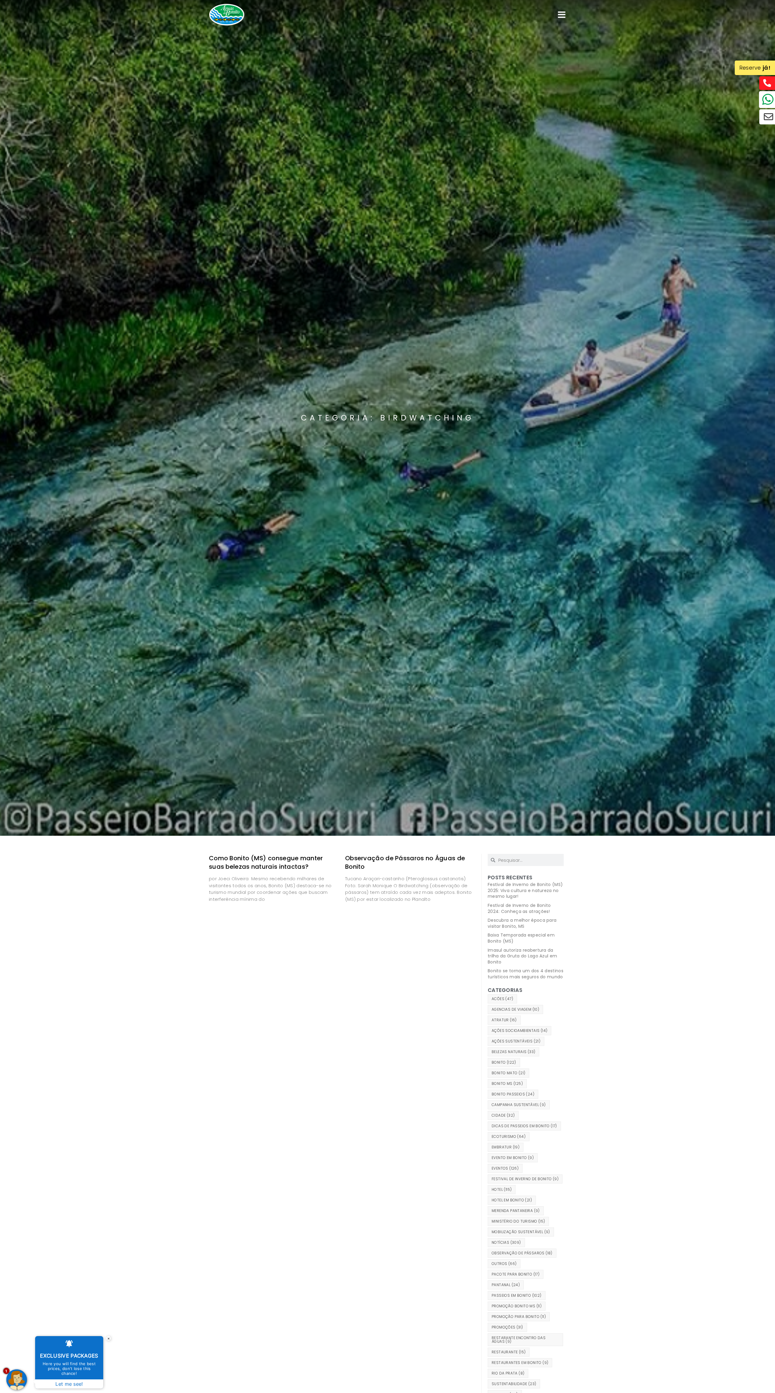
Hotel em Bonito (512, 1200)
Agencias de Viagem (515, 1009)
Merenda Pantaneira (516, 1210)
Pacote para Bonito (515, 1274)
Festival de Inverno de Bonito (525, 1178)
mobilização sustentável (521, 1231)
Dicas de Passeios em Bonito (524, 1125)
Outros (504, 1263)
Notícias (506, 1242)
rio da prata (508, 1373)
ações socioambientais (519, 1030)
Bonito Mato (508, 1072)
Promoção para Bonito (519, 1316)
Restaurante (509, 1352)
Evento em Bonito (513, 1157)
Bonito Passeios (513, 1094)
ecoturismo (509, 1136)
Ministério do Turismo (518, 1221)
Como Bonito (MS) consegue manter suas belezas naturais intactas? (266, 862)
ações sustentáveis (516, 1041)
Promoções (507, 1327)
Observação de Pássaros (522, 1253)
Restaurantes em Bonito (520, 1362)
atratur (504, 1020)
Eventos (505, 1168)
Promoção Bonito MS (517, 1306)
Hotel (502, 1189)
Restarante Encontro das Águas (519, 1339)
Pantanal (506, 1284)
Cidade (503, 1115)
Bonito (504, 1062)
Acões (502, 998)
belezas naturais (513, 1051)
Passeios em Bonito (517, 1295)
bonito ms (507, 1083)
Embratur (505, 1147)
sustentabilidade (514, 1383)
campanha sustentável (519, 1104)
